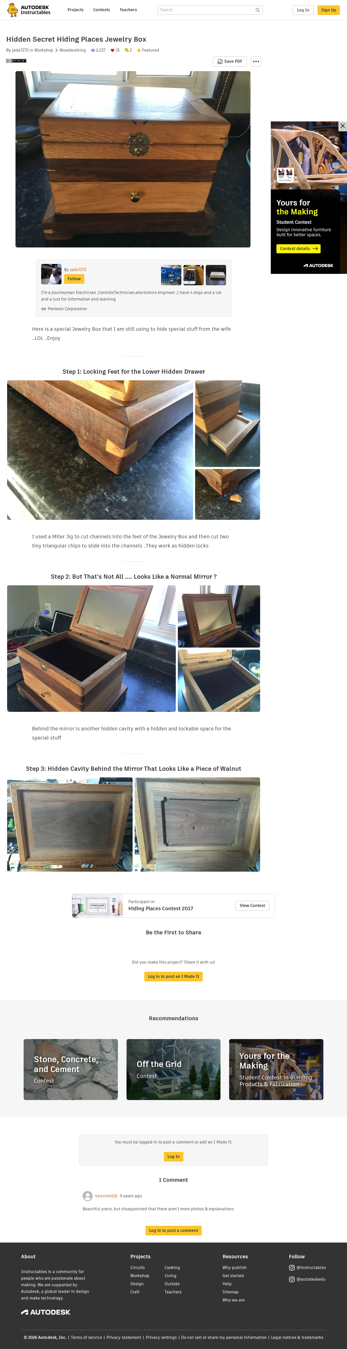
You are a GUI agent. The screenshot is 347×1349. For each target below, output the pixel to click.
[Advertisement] (309, 197)
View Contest (252, 905)
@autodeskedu (311, 1279)
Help (227, 1284)
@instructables (311, 1267)
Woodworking (72, 50)
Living (171, 1276)
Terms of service (86, 1337)
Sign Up (328, 10)
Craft (134, 1292)
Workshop (43, 50)
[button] (256, 61)
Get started (233, 1276)
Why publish (235, 1267)
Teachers (128, 10)
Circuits (137, 1267)
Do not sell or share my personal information (223, 1337)
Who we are (234, 1300)
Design (137, 1284)
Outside (172, 1284)
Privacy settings (161, 1337)
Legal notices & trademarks (297, 1337)
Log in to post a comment (173, 1230)
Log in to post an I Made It (173, 976)
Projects (76, 10)
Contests (101, 10)
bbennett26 (106, 1196)
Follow (74, 279)
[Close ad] (342, 126)
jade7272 (20, 50)
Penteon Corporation (67, 309)
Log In (303, 10)
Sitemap (231, 1292)
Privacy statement (123, 1337)
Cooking (172, 1267)
